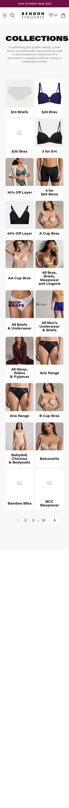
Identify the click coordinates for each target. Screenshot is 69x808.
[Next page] (55, 520)
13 (43, 520)
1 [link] (18, 520)
